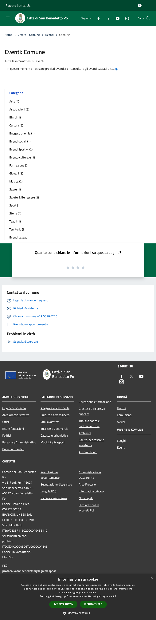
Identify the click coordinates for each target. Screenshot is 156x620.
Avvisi (121, 421)
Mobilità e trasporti (53, 442)
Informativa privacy (91, 491)
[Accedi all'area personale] (140, 5)
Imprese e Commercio (54, 428)
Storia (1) (15, 213)
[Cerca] (148, 18)
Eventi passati (18, 237)
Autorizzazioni (88, 452)
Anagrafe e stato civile (55, 408)
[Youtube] (116, 18)
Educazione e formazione (95, 401)
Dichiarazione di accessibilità (89, 508)
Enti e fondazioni (13, 428)
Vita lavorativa (50, 421)
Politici (6, 435)
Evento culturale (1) (22, 157)
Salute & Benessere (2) (24, 197)
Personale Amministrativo (19, 442)
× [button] (151, 577)
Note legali (86, 498)
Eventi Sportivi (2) (21, 149)
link (114, 596)
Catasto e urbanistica (54, 435)
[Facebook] (97, 18)
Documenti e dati (13, 449)
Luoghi (121, 440)
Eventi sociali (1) (19, 141)
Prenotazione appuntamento (50, 475)
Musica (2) (15, 181)
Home (8, 34)
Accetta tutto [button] (63, 604)
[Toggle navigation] (7, 18)
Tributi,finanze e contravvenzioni (89, 423)
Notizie (121, 408)
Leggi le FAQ (49, 491)
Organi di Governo (14, 408)
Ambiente (85, 433)
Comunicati (124, 415)
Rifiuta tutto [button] (93, 604)
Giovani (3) (16, 173)
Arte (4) (14, 101)
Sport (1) (14, 205)
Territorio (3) (17, 229)
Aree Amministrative (15, 415)
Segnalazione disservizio (56, 484)
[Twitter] (106, 18)
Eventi (49, 34)
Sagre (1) (15, 189)
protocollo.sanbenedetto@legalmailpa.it (29, 571)
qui (117, 68)
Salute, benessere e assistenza (91, 442)
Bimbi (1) (15, 117)
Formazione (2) (18, 165)
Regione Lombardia (18, 5)
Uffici (5, 421)
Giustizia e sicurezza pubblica (92, 411)
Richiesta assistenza (54, 498)
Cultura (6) (16, 125)
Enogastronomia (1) (21, 133)
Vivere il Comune (29, 34)
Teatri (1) (15, 221)
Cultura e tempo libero (55, 415)
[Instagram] (125, 18)
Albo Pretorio (87, 484)
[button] (78, 613)
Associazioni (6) (19, 109)
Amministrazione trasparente (90, 475)
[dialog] (78, 597)
